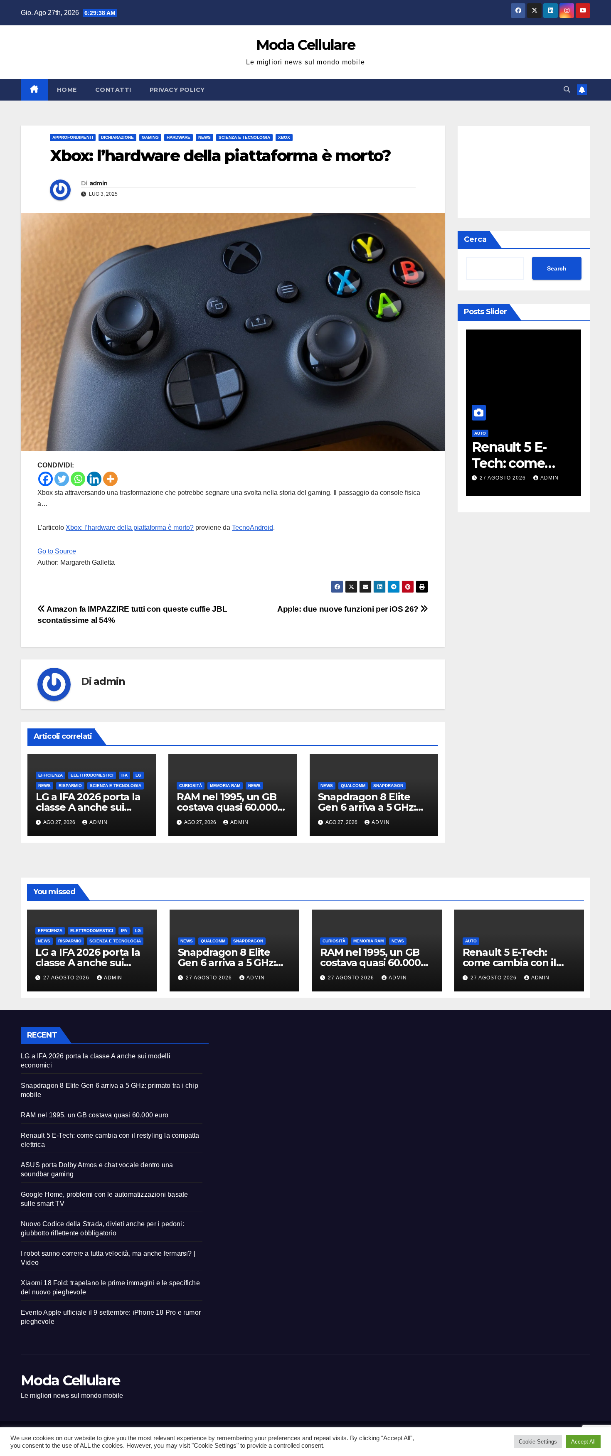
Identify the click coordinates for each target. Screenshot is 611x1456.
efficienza (50, 775)
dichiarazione (117, 137)
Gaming (150, 137)
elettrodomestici (92, 775)
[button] (567, 89)
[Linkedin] (94, 479)
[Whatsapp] (78, 479)
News (204, 137)
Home (67, 89)
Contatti (113, 89)
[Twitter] (61, 479)
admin (98, 183)
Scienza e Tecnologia (244, 137)
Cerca (475, 239)
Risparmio (70, 785)
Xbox (284, 137)
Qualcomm (353, 785)
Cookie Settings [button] (538, 1442)
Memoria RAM (225, 785)
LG (138, 775)
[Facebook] (45, 479)
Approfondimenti (72, 137)
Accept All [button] (583, 1442)
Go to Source (56, 551)
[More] (110, 479)
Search (557, 268)
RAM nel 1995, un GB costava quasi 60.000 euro (227, 807)
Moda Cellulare (305, 45)
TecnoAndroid (252, 527)
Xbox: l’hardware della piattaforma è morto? (130, 527)
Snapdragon (388, 785)
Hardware (178, 137)
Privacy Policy (177, 89)
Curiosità (190, 785)
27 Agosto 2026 (503, 478)
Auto (480, 433)
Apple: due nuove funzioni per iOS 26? (348, 609)
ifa (124, 775)
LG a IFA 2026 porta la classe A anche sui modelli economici (88, 807)
